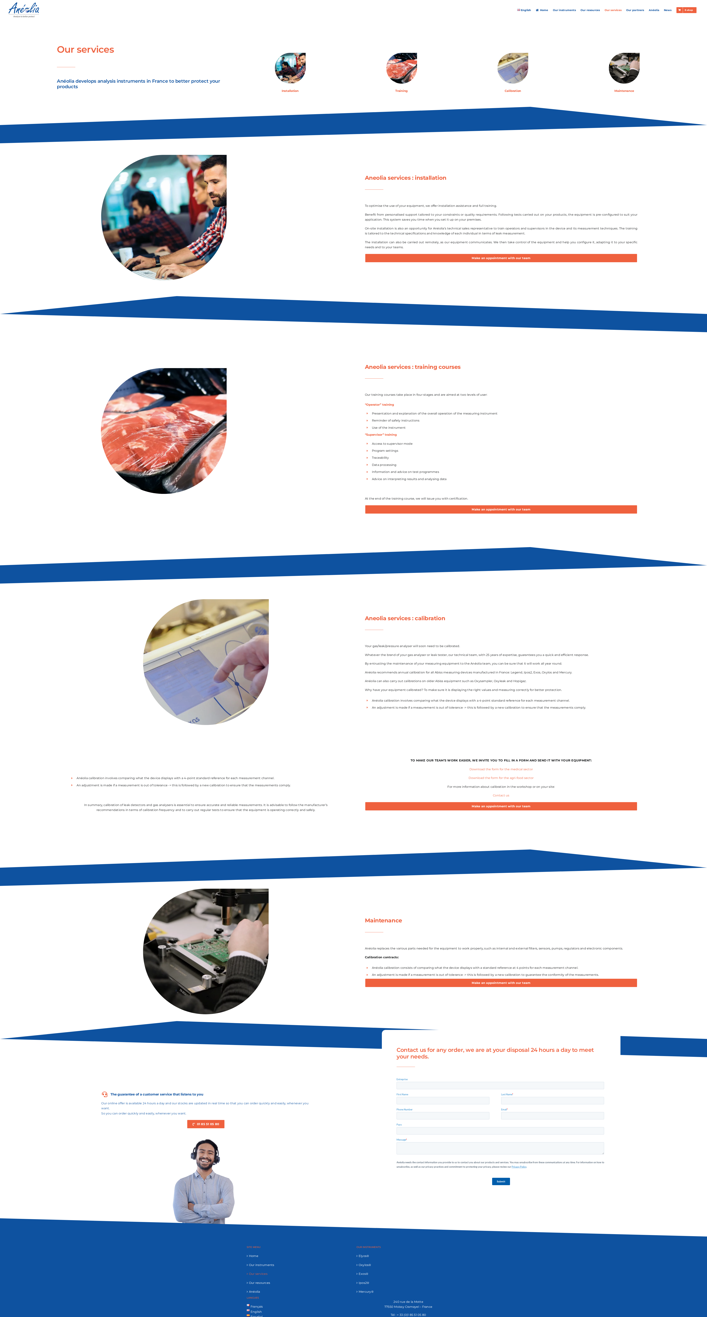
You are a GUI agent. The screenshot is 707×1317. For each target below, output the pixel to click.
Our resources (259, 1283)
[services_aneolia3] (513, 54)
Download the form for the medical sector (501, 769)
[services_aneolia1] (402, 54)
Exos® (363, 1274)
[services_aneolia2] (624, 54)
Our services (258, 1274)
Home (253, 1256)
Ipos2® (364, 1283)
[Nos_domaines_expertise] (290, 54)
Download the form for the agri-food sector (501, 778)
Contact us (501, 795)
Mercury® (366, 1291)
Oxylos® (365, 1265)
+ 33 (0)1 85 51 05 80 (411, 1315)
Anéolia (254, 1291)
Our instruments (261, 1265)
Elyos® (364, 1256)
